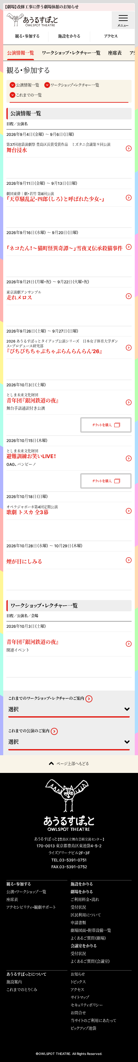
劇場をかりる (82, 891)
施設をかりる (69, 36)
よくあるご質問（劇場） (88, 938)
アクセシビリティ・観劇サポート (31, 907)
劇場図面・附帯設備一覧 (91, 930)
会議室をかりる (84, 946)
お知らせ (78, 974)
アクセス (110, 36)
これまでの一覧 (29, 95)
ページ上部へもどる (72, 763)
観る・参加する (27, 36)
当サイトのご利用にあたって (93, 1020)
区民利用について (86, 915)
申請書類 (78, 922)
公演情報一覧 (20, 52)
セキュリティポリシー (87, 1005)
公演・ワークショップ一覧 (26, 891)
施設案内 (14, 982)
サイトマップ (80, 997)
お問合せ (78, 1012)
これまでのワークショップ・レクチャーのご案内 (46, 698)
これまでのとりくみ (21, 989)
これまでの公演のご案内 (28, 731)
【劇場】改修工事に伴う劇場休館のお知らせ (42, 7)
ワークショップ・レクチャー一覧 (71, 52)
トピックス (78, 982)
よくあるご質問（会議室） (90, 961)
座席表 (115, 52)
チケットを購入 (102, 425)
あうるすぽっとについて (26, 974)
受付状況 (78, 907)
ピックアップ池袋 (83, 1028)
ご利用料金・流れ (85, 899)
